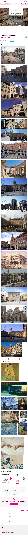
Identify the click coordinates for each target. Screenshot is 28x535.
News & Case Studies (2, 517)
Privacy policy (18, 514)
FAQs (2, 524)
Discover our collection (4, 483)
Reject (6, 532)
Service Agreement (18, 516)
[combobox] (14, 3)
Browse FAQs (8, 483)
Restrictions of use (18, 518)
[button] (5, 37)
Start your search (14, 504)
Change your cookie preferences (18, 521)
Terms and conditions (18, 512)
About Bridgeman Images (2, 513)
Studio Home (2, 522)
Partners (2, 514)
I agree (3, 532)
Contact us (17, 483)
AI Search (18, 3)
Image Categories (2, 519)
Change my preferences (11, 532)
